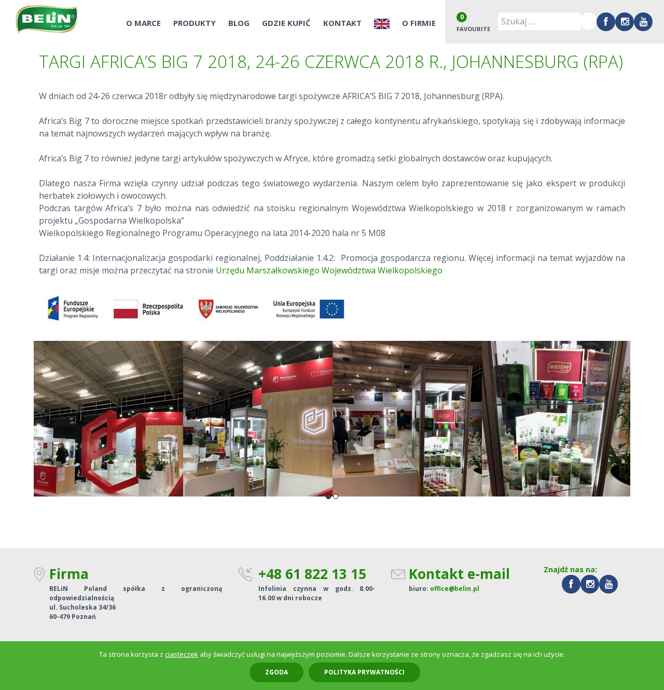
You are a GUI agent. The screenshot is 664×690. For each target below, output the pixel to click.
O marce (143, 23)
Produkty (194, 23)
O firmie (419, 23)
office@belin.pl (454, 588)
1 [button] (328, 496)
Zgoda (276, 672)
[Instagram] (624, 22)
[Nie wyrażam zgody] (651, 665)
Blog (239, 23)
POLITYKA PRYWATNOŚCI (364, 672)
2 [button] (335, 496)
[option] (108, 418)
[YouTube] (643, 22)
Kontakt (342, 23)
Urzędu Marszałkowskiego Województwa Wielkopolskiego (329, 270)
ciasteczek (181, 654)
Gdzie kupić (286, 23)
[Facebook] (606, 22)
